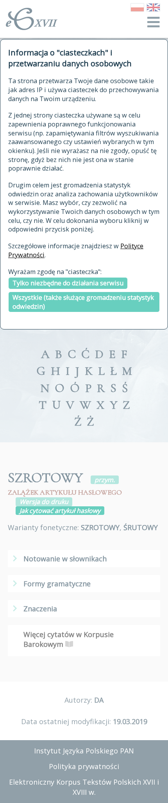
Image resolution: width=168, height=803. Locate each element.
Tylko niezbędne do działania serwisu (68, 283)
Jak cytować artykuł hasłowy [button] (60, 510)
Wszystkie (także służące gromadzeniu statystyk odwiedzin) (83, 302)
